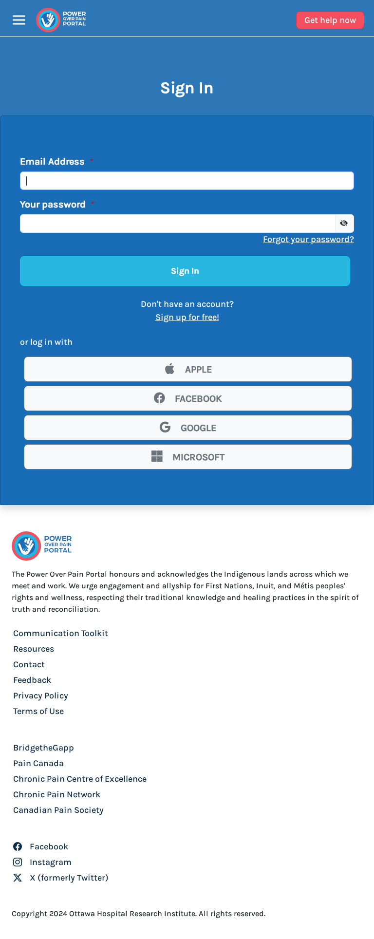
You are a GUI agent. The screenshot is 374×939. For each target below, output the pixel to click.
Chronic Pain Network (56, 794)
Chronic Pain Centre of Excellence (80, 778)
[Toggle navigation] (19, 20)
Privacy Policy (40, 695)
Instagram (50, 862)
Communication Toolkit (60, 633)
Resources (33, 648)
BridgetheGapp (43, 747)
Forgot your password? (308, 239)
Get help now (330, 20)
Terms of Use (38, 711)
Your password (54, 204)
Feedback (32, 680)
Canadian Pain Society (58, 810)
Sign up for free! (187, 317)
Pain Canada (38, 763)
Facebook (48, 846)
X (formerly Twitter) (68, 877)
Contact (29, 664)
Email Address (53, 161)
